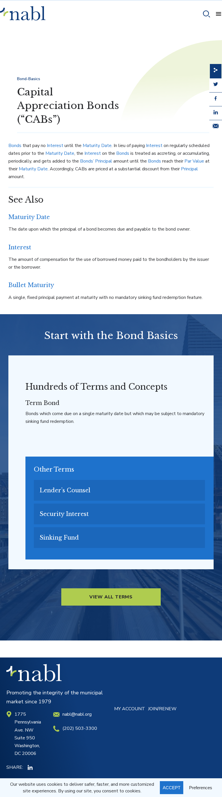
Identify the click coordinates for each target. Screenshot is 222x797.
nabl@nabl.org (77, 714)
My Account (129, 709)
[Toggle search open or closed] (204, 14)
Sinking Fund (59, 537)
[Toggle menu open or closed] (216, 14)
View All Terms (111, 597)
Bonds (14, 145)
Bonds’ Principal (96, 161)
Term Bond (42, 403)
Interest (55, 145)
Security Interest (64, 513)
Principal (189, 169)
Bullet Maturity (31, 285)
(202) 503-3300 (79, 728)
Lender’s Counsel (65, 490)
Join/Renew (162, 709)
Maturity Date (97, 145)
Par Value (194, 161)
